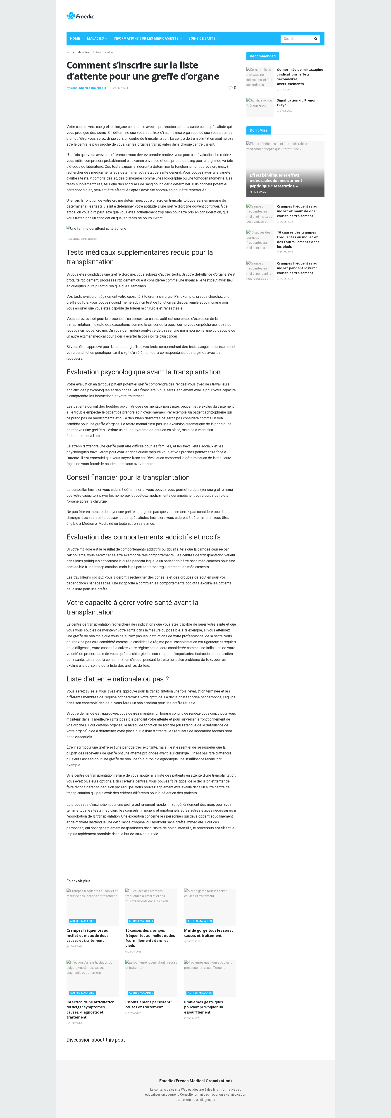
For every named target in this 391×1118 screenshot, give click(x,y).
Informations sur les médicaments (146, 38)
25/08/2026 (75, 946)
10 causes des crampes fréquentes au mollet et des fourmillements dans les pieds (150, 938)
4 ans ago (286, 89)
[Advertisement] (242, 15)
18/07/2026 (75, 1023)
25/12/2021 (120, 88)
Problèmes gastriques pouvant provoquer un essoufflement (203, 1007)
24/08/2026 (286, 278)
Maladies (95, 38)
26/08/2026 (259, 192)
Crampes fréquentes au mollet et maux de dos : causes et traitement (87, 935)
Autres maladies (103, 52)
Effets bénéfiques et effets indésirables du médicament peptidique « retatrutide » (276, 181)
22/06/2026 (134, 1013)
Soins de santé (201, 38)
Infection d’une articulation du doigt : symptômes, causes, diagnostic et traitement (90, 1010)
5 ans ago (286, 110)
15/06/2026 (193, 1018)
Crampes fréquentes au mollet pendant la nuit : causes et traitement (297, 268)
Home (75, 38)
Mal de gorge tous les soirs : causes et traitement (208, 933)
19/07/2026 (193, 941)
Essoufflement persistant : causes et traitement (148, 1004)
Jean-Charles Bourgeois (88, 88)
